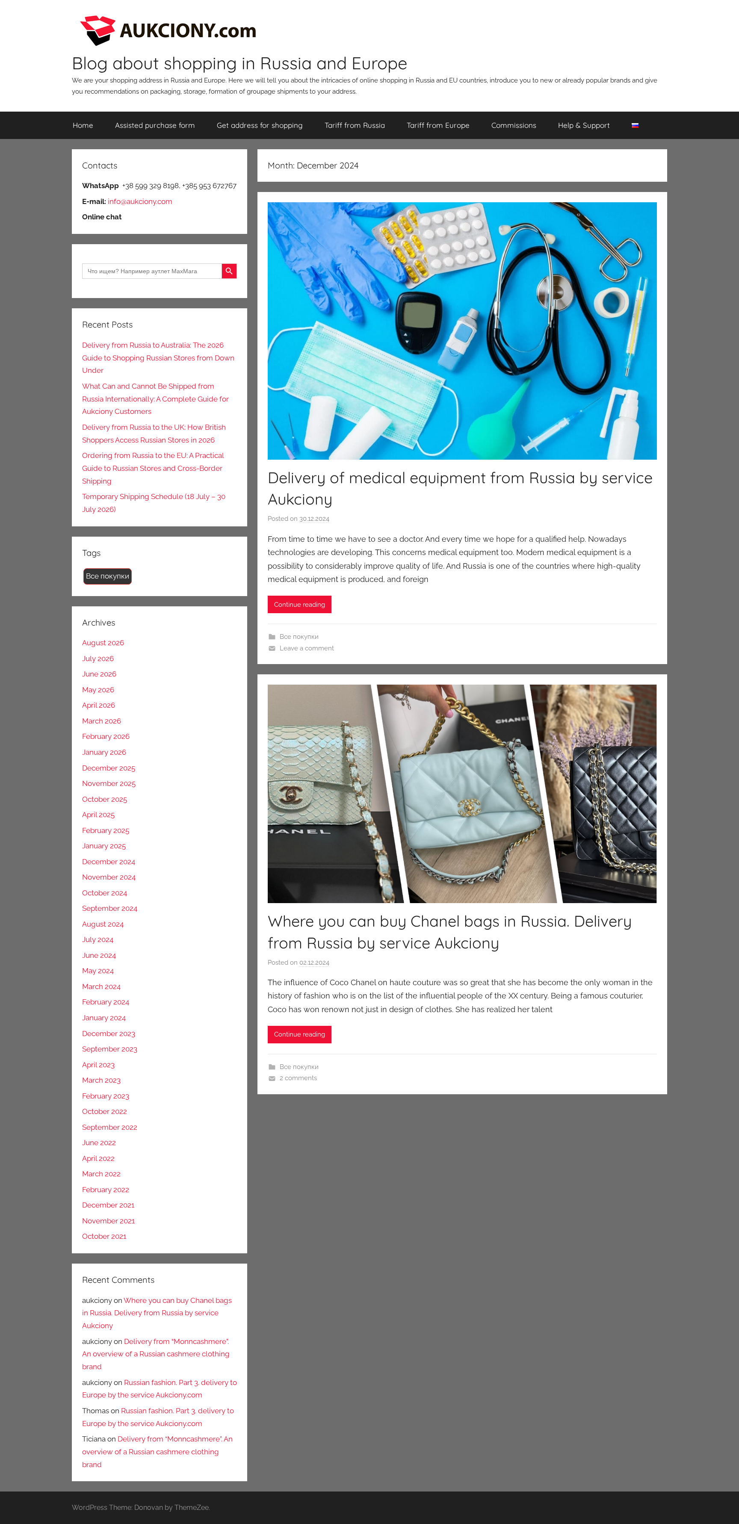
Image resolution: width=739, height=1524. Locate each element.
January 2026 (104, 752)
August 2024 (103, 924)
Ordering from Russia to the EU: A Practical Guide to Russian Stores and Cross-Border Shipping (153, 468)
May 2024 (98, 970)
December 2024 (108, 861)
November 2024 (109, 877)
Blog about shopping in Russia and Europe (240, 63)
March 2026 (101, 721)
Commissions (513, 125)
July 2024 (97, 939)
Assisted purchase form (155, 125)
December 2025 (108, 768)
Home (83, 125)
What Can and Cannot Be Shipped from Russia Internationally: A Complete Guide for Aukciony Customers (155, 399)
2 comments (298, 1078)
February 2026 (106, 736)
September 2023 (109, 1049)
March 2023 (101, 1080)
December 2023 (108, 1033)
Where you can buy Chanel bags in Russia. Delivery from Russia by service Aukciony (157, 1313)
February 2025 (105, 830)
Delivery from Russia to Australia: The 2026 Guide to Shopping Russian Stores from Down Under (158, 358)
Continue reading (299, 604)
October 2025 (104, 799)
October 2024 (104, 893)
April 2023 (98, 1064)
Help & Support (584, 125)
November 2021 (108, 1221)
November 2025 (109, 783)
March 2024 (101, 986)
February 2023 (105, 1096)
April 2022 (98, 1158)
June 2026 (99, 674)
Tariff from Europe (438, 125)
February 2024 (105, 1002)
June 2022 (99, 1142)
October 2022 (104, 1111)
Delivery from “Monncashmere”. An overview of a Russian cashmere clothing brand (156, 1354)
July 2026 (98, 658)
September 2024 (109, 908)
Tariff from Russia (355, 125)
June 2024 (99, 955)
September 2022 (109, 1127)
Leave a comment (307, 648)
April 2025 (98, 814)
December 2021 (108, 1205)
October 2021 (104, 1236)
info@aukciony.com (140, 201)
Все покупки (299, 637)
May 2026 (98, 689)
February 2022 (105, 1189)
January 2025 (104, 846)
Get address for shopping (260, 125)
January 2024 (104, 1017)
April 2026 (98, 705)
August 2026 (103, 642)
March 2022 (101, 1174)
